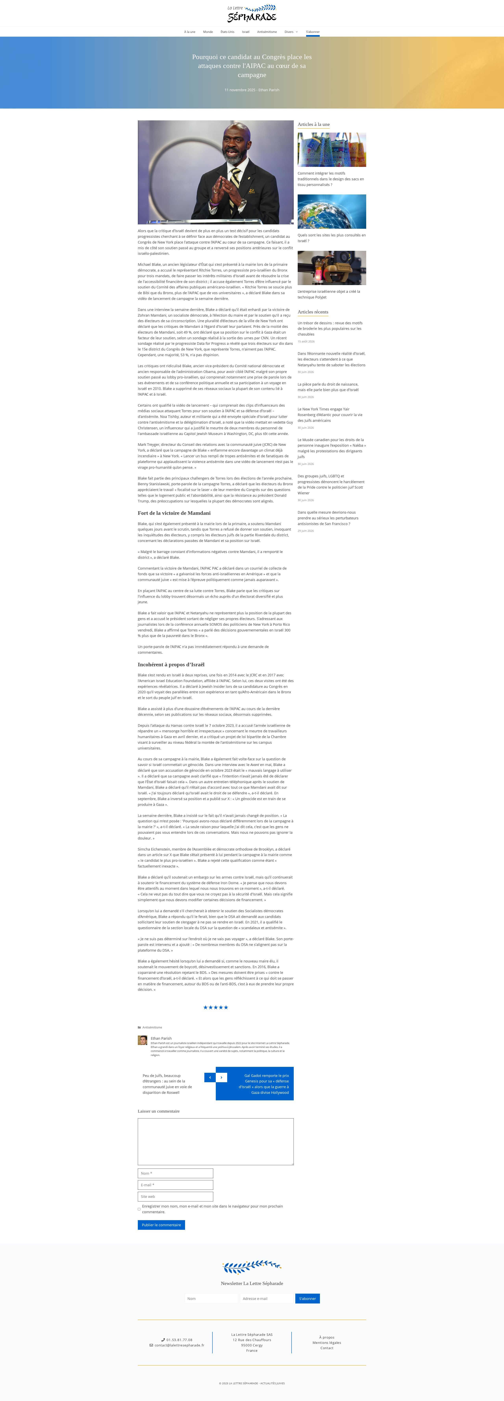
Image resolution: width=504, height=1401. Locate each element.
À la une (189, 32)
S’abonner (313, 32)
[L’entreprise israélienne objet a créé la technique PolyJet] (332, 282)
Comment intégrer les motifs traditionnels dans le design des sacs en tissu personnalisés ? (331, 179)
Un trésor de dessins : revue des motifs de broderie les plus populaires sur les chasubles (330, 329)
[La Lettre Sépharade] (252, 12)
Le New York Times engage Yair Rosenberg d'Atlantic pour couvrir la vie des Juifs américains (330, 415)
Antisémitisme (267, 32)
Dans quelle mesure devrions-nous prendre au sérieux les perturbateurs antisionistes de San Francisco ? (328, 518)
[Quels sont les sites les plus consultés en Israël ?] (332, 226)
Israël (245, 32)
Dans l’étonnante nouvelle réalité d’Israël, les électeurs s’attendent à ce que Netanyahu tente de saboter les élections (332, 359)
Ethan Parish (268, 89)
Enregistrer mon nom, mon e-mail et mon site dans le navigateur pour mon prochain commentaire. (212, 1209)
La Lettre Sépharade (243, 1383)
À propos (326, 1337)
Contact (327, 1348)
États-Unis (227, 32)
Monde (208, 32)
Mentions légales (327, 1342)
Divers (289, 32)
